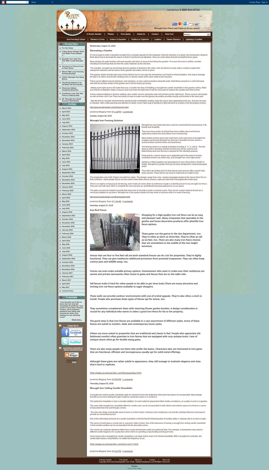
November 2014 (68, 180)
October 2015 (67, 219)
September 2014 (68, 173)
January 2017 (67, 273)
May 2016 (65, 244)
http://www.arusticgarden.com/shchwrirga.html (109, 107)
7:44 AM (117, 201)
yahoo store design (135, 468)
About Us (141, 34)
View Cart (169, 34)
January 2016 (67, 230)
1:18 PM (117, 112)
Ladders (158, 39)
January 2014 (67, 144)
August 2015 (67, 212)
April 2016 (66, 241)
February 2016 (67, 233)
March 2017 (66, 280)
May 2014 (65, 158)
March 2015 (66, 194)
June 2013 (66, 119)
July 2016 (66, 251)
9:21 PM (117, 451)
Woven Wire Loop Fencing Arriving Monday (73, 72)
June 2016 (66, 248)
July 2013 (66, 122)
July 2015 (66, 208)
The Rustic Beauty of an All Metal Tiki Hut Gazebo (72, 83)
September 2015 (68, 216)
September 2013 (68, 130)
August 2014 (67, 169)
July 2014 (66, 165)
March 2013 (66, 108)
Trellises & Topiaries (140, 39)
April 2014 (66, 155)
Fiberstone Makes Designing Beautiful (70, 89)
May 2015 (65, 201)
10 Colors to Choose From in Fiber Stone (73, 67)
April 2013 (66, 112)
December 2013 (68, 140)
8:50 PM (117, 379)
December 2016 (68, 269)
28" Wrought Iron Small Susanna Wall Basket (71, 100)
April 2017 (66, 284)
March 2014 (66, 151)
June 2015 (66, 205)
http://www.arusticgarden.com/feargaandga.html (110, 197)
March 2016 (66, 237)
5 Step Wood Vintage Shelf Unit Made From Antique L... (73, 53)
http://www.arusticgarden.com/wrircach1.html (114, 444)
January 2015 (67, 187)
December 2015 (68, 226)
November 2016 (68, 266)
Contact (155, 34)
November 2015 (68, 223)
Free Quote (126, 34)
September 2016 (68, 259)
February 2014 (67, 147)
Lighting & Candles (194, 39)
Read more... (77, 320)
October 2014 (67, 176)
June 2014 (66, 162)
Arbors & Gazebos (118, 39)
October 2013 (67, 133)
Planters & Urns (97, 39)
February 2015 (67, 190)
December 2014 (68, 183)
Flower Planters (174, 39)
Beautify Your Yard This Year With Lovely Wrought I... (72, 61)
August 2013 (67, 126)
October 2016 (67, 262)
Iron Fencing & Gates (76, 39)
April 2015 (66, 198)
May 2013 (65, 115)
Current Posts (67, 291)
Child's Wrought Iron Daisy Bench (73, 78)
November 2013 (68, 137)
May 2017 (65, 287)
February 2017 (67, 276)
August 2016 (67, 255)
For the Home (67, 48)
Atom (74, 362)
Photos (111, 34)
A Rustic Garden (94, 34)
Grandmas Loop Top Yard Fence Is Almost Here (72, 94)
